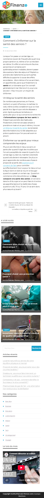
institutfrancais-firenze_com (13, 250)
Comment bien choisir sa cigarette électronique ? (20, 245)
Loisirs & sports (10, 416)
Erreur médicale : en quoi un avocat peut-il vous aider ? (20, 305)
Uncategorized (10, 435)
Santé (14, 29)
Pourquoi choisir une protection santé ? (18, 275)
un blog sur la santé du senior (15, 128)
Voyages (8, 440)
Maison (7, 421)
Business (8, 406)
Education (8, 411)
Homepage (6, 29)
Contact (37, 494)
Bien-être (8, 401)
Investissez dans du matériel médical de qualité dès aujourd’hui (21, 334)
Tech (6, 430)
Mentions (22, 496)
